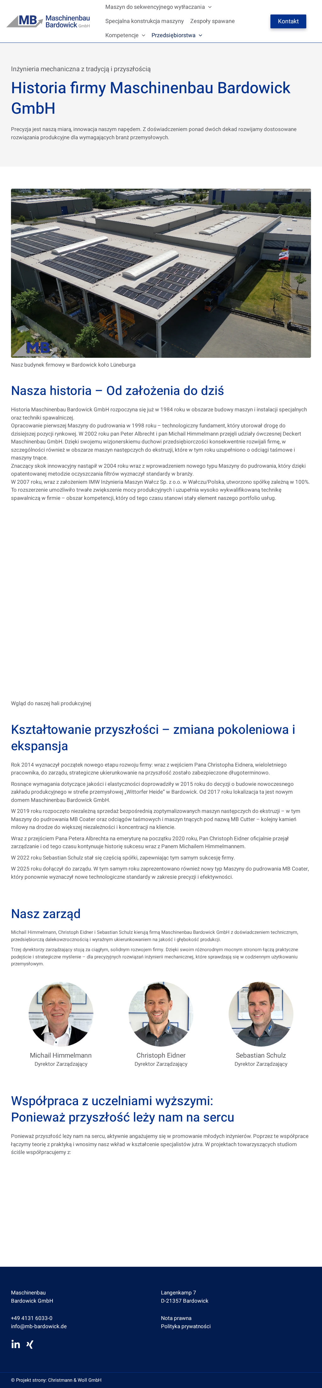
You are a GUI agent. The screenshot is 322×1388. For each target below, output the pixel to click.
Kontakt (288, 21)
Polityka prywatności (186, 1326)
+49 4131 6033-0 (32, 1318)
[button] (208, 7)
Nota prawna (176, 1318)
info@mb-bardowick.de (39, 1326)
